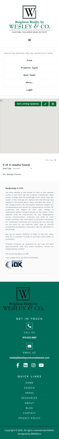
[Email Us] (29, 346)
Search (29, 387)
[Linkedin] (25, 365)
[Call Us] (29, 326)
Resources (30, 398)
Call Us (29, 332)
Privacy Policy (29, 418)
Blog (29, 408)
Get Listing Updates (28, 103)
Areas (29, 393)
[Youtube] (41, 365)
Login (29, 90)
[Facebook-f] (18, 365)
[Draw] (45, 103)
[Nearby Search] (52, 103)
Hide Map (49, 160)
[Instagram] (33, 365)
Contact (29, 413)
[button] (29, 40)
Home (30, 382)
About (29, 403)
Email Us (29, 352)
